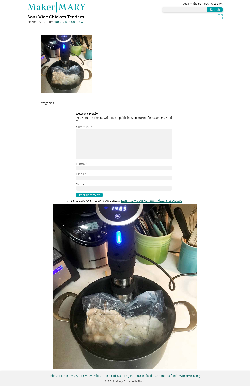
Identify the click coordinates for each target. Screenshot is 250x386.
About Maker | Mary (64, 376)
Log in (128, 376)
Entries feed (143, 376)
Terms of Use (113, 376)
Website (81, 184)
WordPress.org (189, 376)
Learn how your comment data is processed (151, 200)
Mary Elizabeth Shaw (68, 22)
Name (81, 164)
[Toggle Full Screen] (220, 16)
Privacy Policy (91, 376)
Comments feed (166, 376)
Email (81, 174)
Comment (84, 127)
